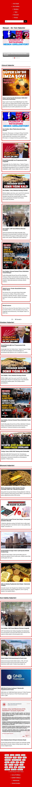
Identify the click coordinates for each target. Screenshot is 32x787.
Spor (16, 12)
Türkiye (12, 762)
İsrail (24, 759)
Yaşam (19, 757)
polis (17, 762)
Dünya (24, 757)
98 (15, 319)
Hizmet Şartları (16, 783)
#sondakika (7, 759)
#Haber (16, 764)
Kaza (6, 767)
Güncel (23, 755)
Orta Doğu (14, 769)
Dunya (16, 17)
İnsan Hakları (21, 767)
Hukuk (14, 757)
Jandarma (7, 769)
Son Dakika (16, 6)
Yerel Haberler (8, 757)
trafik (15, 767)
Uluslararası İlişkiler (16, 759)
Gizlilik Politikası (16, 777)
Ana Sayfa (16, 3)
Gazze (21, 764)
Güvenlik (18, 755)
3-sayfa (12, 755)
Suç (6, 764)
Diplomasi (20, 769)
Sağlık (11, 767)
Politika (6, 755)
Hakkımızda (16, 780)
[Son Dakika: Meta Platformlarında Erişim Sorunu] (16, 38)
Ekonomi (16, 14)
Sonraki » (19, 319)
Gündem (16, 9)
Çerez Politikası (16, 775)
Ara (25, 21)
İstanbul (22, 762)
